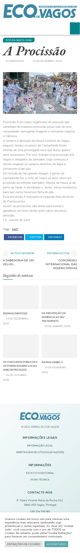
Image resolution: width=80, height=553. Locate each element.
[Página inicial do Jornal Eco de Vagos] (40, 418)
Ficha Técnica (40, 479)
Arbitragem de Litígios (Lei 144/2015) (40, 452)
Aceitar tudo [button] (56, 544)
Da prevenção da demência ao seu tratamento (54, 317)
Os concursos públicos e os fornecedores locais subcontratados (20, 365)
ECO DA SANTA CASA (19, 40)
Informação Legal (40, 445)
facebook (15, 237)
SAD (15, 229)
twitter (35, 237)
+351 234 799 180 (40, 511)
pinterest (55, 237)
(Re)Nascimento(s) (15, 313)
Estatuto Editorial (40, 473)
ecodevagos (15, 61)
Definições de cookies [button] (23, 544)
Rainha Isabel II (52, 362)
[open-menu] (75, 28)
